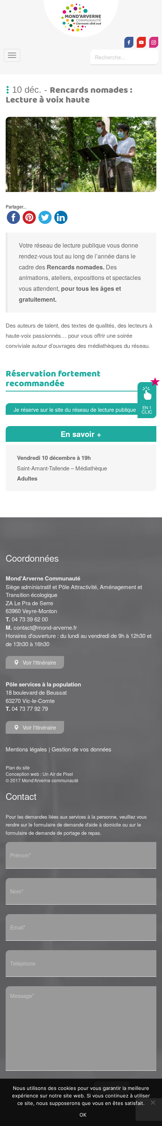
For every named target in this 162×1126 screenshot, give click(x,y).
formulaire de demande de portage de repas (53, 832)
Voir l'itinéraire (39, 662)
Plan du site (18, 767)
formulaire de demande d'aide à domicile (77, 824)
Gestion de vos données (82, 749)
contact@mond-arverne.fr (45, 627)
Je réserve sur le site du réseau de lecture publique (75, 409)
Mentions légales (26, 749)
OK (83, 1115)
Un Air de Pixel (58, 774)
